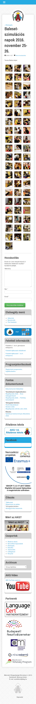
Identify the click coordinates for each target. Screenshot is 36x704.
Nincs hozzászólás (21, 55)
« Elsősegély (8, 25)
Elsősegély (11, 546)
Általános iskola (12, 542)
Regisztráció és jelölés (13, 504)
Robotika (10, 548)
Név (6, 289)
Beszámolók (11, 320)
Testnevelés (11, 550)
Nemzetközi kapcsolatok (15, 544)
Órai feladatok (12, 322)
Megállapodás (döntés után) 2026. (16, 409)
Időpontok (11, 318)
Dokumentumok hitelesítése (14, 389)
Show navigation (4, 2)
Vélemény (7, 269)
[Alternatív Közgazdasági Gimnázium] (18, 16)
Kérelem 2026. (10, 407)
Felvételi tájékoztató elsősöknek (16, 351)
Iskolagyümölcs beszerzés (14, 508)
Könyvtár (10, 554)
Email (6, 296)
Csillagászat (11, 552)
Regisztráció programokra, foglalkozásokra (14, 370)
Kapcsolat (20, 697)
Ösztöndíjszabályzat (12, 405)
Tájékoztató (9, 502)
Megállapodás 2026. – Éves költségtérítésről (14, 395)
